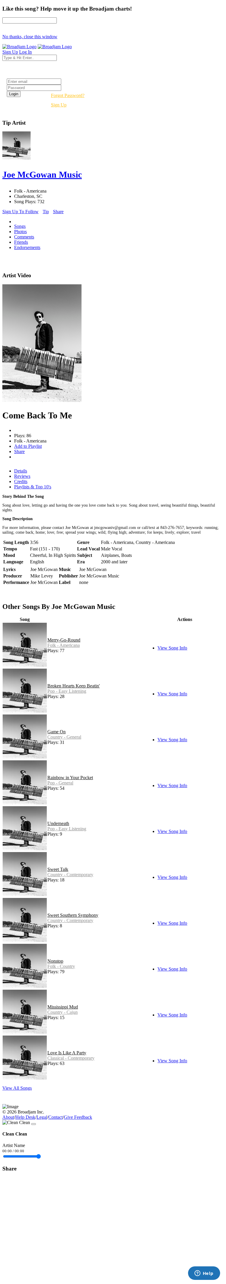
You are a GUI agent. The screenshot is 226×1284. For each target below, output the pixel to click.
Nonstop (55, 961)
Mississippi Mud (62, 1006)
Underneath (58, 823)
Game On (56, 731)
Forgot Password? (67, 95)
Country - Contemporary (70, 874)
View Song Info (172, 647)
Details (20, 470)
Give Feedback (78, 1117)
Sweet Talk (57, 869)
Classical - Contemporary (70, 1058)
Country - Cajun (62, 1012)
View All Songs (17, 1088)
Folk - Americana (63, 645)
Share (58, 211)
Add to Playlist (28, 446)
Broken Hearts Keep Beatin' (73, 685)
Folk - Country (61, 966)
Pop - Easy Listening (66, 691)
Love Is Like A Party (66, 1052)
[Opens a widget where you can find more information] (204, 1273)
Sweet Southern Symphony (72, 915)
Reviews (22, 476)
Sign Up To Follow (20, 211)
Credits (20, 481)
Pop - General (60, 782)
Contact (55, 1117)
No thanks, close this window (29, 36)
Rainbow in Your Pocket (70, 777)
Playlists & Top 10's (32, 486)
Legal (41, 1117)
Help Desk (25, 1117)
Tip (46, 211)
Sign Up (59, 104)
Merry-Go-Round (63, 639)
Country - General (64, 736)
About (8, 1117)
